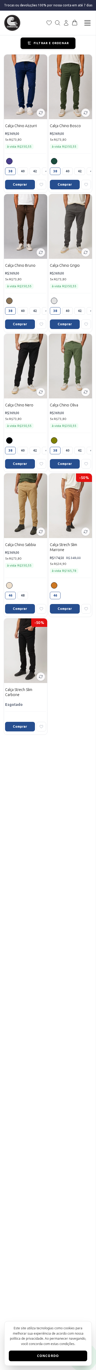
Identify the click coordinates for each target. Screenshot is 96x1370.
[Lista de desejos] (49, 23)
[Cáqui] (54, 585)
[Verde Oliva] (54, 440)
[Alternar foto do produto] (41, 113)
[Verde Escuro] (54, 161)
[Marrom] (9, 301)
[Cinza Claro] (54, 301)
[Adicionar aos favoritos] (41, 184)
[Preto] (9, 440)
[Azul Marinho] (9, 161)
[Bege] (9, 585)
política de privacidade (26, 1338)
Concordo (48, 1356)
